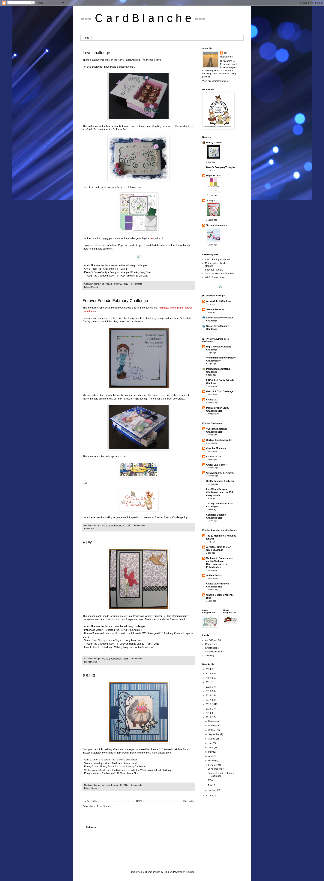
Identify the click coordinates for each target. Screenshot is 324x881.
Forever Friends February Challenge (115, 300)
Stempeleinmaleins (216, 225)
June (211, 747)
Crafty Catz (212, 399)
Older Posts (188, 801)
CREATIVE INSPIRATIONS (220, 473)
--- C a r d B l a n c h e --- (143, 18)
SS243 (89, 675)
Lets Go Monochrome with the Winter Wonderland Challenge (139, 770)
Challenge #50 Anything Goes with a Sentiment (127, 647)
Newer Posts (90, 801)
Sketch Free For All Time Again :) (123, 629)
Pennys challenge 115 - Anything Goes (130, 272)
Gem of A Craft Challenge (219, 391)
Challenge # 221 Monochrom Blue (119, 773)
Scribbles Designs (214, 651)
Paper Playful (213, 175)
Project (94, 287)
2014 (209, 713)
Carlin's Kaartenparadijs (219, 440)
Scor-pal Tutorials (214, 269)
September (214, 734)
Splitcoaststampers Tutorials (219, 273)
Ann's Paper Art (117, 129)
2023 (209, 673)
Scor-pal (210, 200)
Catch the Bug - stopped (217, 259)
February (213, 765)
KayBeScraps (164, 126)
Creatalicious (212, 648)
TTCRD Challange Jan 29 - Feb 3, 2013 (137, 643)
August (212, 738)
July (210, 743)
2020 (209, 687)
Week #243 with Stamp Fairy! (120, 763)
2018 (209, 695)
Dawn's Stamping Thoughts (220, 167)
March (211, 760)
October (212, 730)
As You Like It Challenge (219, 301)
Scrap (94, 662)
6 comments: (137, 785)
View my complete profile (215, 81)
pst (225, 53)
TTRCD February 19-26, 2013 (132, 275)
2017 (209, 700)
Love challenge (96, 52)
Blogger (190, 872)
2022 (209, 678)
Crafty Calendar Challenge (220, 481)
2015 (209, 708)
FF (92, 528)
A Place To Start (214, 575)
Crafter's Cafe (213, 456)
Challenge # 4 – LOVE (114, 268)
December (214, 721)
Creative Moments (216, 448)
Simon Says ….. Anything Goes (124, 640)
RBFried (168, 872)
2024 (209, 669)
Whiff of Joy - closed (215, 277)
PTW (87, 542)
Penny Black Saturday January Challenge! (123, 766)
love (158, 59)
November (214, 725)
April (211, 756)
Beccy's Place (214, 142)
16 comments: (137, 658)
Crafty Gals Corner (216, 465)
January (212, 790)
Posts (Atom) (103, 806)
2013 (209, 717)
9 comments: (137, 284)
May (210, 752)
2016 (209, 704)
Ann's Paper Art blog (129, 59)
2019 (209, 691)
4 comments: (140, 525)
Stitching (209, 655)
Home (86, 38)
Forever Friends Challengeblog (171, 517)
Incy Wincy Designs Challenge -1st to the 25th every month (219, 492)
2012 (209, 795)
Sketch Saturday (215, 309)
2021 (209, 682)
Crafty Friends (212, 644)
